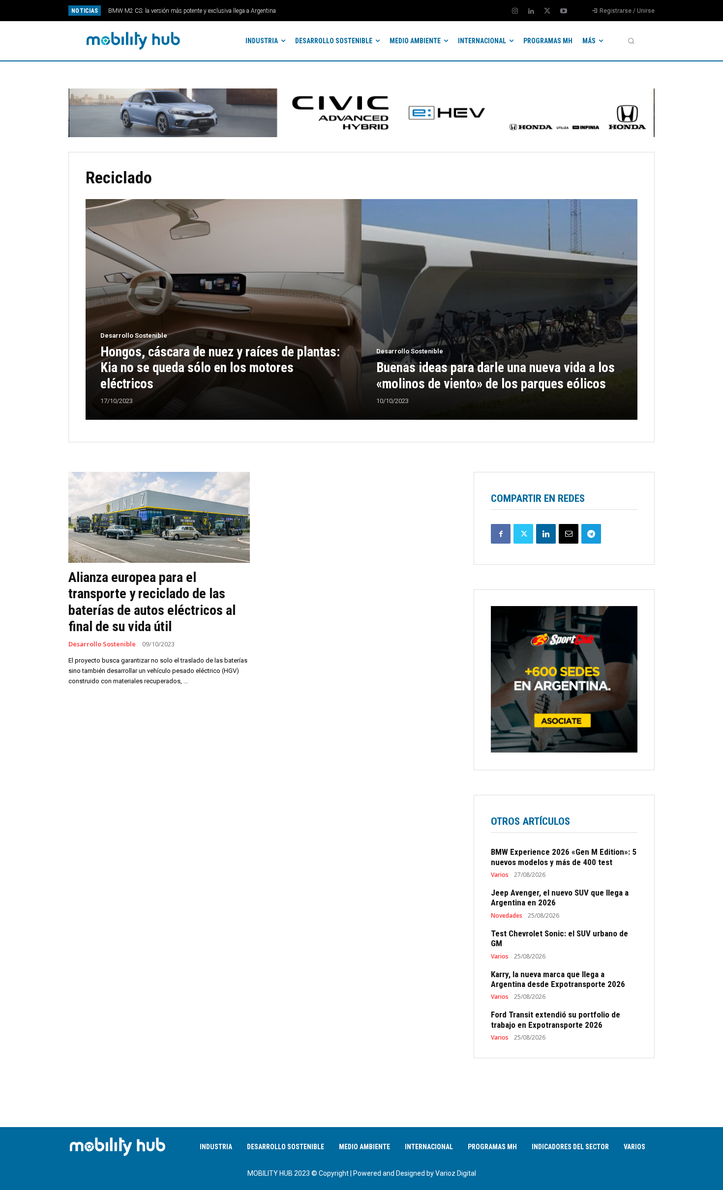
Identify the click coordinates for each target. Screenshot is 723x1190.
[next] (394, 10)
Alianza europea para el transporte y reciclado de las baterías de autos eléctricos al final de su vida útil (152, 602)
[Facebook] (501, 534)
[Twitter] (547, 11)
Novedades (506, 916)
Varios (500, 875)
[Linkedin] (531, 11)
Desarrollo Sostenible (133, 335)
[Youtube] (564, 11)
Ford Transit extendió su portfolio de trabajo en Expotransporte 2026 (555, 1019)
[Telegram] (591, 534)
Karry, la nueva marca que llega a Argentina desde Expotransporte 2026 (558, 979)
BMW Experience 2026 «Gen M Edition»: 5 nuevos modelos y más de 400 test (563, 857)
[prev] (378, 10)
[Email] (568, 534)
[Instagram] (515, 11)
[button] (631, 40)
